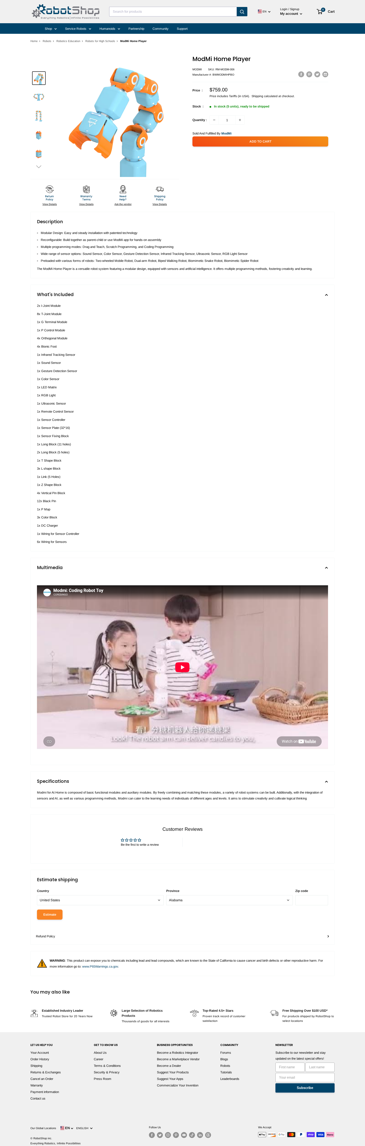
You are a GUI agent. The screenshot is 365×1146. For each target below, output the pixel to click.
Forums (225, 1052)
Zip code (301, 891)
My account (289, 13)
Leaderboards (229, 1079)
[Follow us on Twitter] (160, 1135)
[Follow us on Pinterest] (176, 1135)
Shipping (36, 1065)
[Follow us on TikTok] (192, 1135)
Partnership (136, 28)
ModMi (197, 69)
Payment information (44, 1092)
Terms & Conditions (107, 1065)
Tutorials (226, 1072)
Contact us (37, 1098)
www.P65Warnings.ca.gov (100, 966)
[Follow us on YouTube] (184, 1135)
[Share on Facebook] (301, 74)
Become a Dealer (169, 1065)
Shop (49, 28)
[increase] (240, 120)
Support (182, 28)
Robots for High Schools (100, 41)
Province (172, 891)
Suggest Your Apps (170, 1079)
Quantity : (199, 120)
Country (43, 891)
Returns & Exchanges (45, 1072)
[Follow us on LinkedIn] (200, 1135)
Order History (39, 1059)
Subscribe (305, 1088)
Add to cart (260, 141)
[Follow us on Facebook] (152, 1135)
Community (161, 28)
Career (98, 1059)
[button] (39, 166)
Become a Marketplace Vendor (178, 1059)
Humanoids (107, 28)
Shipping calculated (265, 96)
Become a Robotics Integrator (177, 1052)
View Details (49, 204)
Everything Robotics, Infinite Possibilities (55, 1143)
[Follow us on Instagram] (168, 1135)
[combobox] (173, 11)
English (83, 1128)
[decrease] (214, 120)
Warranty (36, 1085)
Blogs (224, 1059)
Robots (47, 41)
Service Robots (76, 28)
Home (34, 41)
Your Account (39, 1052)
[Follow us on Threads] (208, 1135)
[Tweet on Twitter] (317, 74)
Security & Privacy (107, 1072)
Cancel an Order (41, 1079)
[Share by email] (325, 74)
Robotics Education (68, 41)
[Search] (242, 11)
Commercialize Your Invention (177, 1085)
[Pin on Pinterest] (309, 74)
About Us (100, 1052)
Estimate (49, 914)
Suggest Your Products (173, 1072)
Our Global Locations (43, 1128)
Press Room (102, 1079)
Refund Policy (45, 936)
